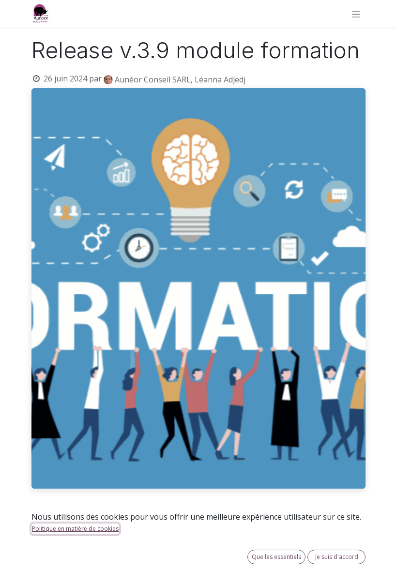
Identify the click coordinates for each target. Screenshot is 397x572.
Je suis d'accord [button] (336, 557)
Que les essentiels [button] (276, 557)
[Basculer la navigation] (356, 14)
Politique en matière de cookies (75, 528)
